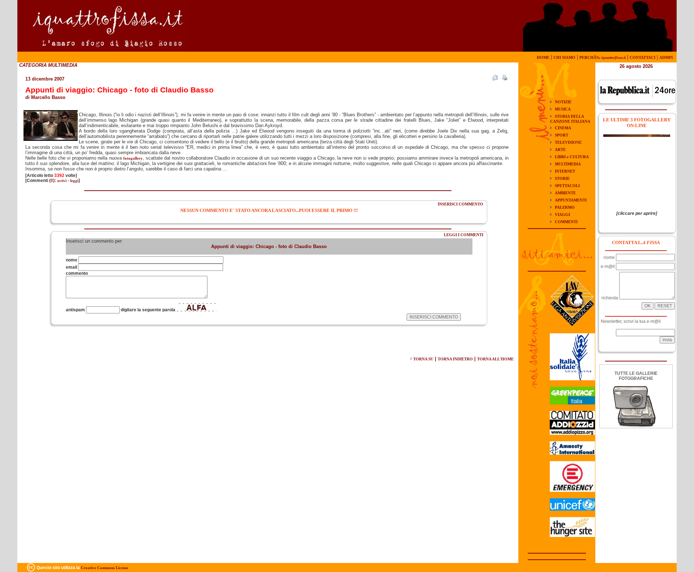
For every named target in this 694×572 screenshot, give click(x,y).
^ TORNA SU (421, 359)
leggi (74, 180)
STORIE (562, 178)
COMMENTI (566, 222)
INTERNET (565, 171)
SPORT (561, 135)
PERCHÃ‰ (602, 57)
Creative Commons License (104, 568)
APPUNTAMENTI (571, 200)
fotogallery (133, 158)
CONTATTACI (642, 57)
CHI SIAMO (564, 57)
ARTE (560, 149)
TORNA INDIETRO (455, 359)
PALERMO (565, 207)
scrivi (62, 180)
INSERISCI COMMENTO (460, 204)
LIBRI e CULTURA (572, 157)
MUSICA (563, 109)
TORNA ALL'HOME (495, 359)
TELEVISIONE (568, 142)
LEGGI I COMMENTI (463, 235)
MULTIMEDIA (568, 164)
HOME (543, 57)
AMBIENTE (565, 193)
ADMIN (666, 57)
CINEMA (563, 128)
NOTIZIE (563, 102)
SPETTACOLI (567, 185)
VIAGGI (562, 214)
